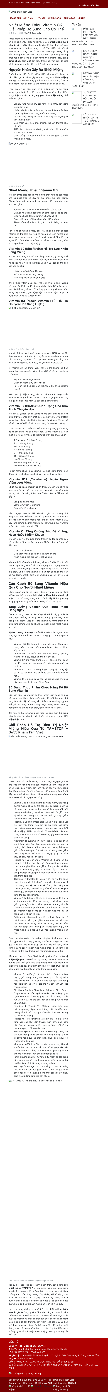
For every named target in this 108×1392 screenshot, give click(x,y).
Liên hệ (81, 18)
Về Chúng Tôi (54, 18)
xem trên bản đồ (24, 1358)
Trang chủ (15, 18)
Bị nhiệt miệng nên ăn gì (21, 632)
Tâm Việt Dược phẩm (32, 33)
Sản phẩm (28, 18)
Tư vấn (41, 18)
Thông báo (69, 18)
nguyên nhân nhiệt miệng (49, 95)
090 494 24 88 (93, 5)
